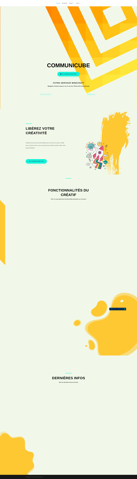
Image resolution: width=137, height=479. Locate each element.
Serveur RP (91, 94)
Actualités (64, 3)
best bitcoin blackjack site (123, 10)
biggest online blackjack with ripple (71, 56)
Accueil (58, 3)
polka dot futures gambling (76, 35)
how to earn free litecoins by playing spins (70, 15)
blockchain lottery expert (34, 45)
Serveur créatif (46, 94)
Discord (119, 445)
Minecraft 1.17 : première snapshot (38, 407)
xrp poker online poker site (28, 51)
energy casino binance (19, 33)
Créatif (71, 3)
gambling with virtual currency (18, 13)
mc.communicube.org (69, 74)
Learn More (37, 236)
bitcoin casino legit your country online (10, 49)
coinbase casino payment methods (93, 29)
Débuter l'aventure (117, 309)
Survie (77, 3)
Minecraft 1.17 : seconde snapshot (38, 390)
